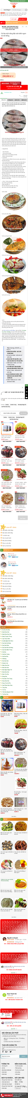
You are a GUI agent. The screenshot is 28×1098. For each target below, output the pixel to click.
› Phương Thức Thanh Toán (6, 1079)
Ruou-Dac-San (5, 680)
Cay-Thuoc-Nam (6, 638)
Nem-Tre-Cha (5, 674)
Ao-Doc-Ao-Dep (6, 629)
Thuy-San (4, 687)
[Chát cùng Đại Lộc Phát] (13, 556)
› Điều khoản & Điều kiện (6, 1070)
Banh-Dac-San (5, 632)
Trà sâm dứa (5, 14)
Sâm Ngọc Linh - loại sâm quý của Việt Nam (17, 599)
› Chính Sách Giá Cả (5, 1082)
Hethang (4, 658)
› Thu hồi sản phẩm (19, 1065)
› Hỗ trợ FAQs (17, 1072)
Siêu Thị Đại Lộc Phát (16, 1094)
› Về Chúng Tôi (4, 1065)
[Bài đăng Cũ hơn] (26, 26)
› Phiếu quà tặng (18, 1068)
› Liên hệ (3, 1068)
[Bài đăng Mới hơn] (23, 26)
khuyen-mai (5, 663)
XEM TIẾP (13, 972)
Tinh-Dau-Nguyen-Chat (7, 692)
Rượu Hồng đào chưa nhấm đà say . (15, 621)
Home (3, 22)
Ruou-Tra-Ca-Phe (6, 683)
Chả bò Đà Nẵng (12, 14)
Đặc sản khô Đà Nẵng (12, 15)
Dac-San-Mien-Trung (7, 649)
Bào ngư (19, 15)
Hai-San (7, 404)
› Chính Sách (4, 1072)
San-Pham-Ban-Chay (12, 26)
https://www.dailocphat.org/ (14, 1096)
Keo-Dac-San (5, 660)
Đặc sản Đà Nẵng (8, 12)
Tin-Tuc (4, 689)
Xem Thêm (23, 413)
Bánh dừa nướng (19, 14)
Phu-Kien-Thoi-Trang (7, 678)
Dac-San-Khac (5, 645)
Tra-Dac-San (5, 694)
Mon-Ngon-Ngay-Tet (22, 404)
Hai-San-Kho (5, 656)
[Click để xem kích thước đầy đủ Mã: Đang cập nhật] (14, 52)
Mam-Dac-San (5, 665)
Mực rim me (5, 15)
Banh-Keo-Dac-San (6, 634)
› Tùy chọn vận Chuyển (19, 1070)
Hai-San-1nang (13, 404)
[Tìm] (26, 10)
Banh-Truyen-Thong (7, 636)
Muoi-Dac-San (5, 672)
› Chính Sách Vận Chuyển (6, 1084)
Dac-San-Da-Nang (6, 643)
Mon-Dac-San (5, 667)
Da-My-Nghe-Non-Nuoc (7, 640)
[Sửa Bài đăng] (4, 399)
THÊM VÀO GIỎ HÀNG (14, 87)
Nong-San (4, 676)
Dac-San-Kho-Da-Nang (7, 647)
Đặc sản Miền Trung (17, 12)
